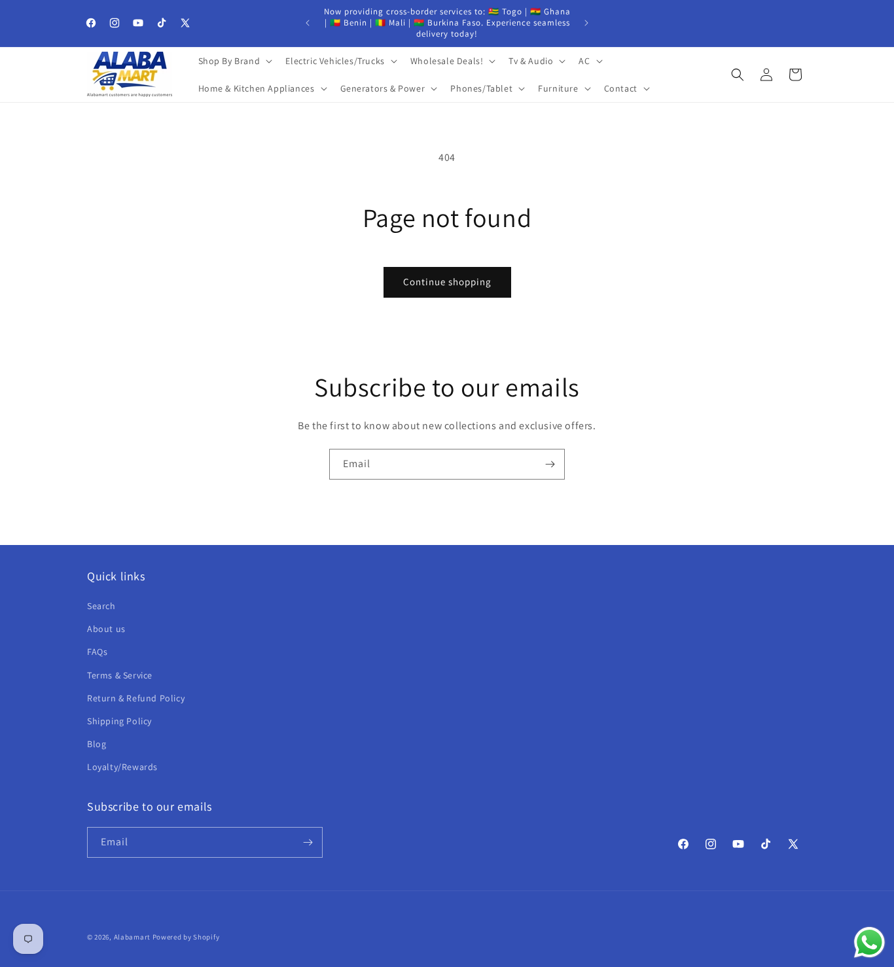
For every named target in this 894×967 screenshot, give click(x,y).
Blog (96, 744)
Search (101, 606)
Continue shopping (447, 281)
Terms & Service (119, 675)
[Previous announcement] (307, 22)
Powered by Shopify (186, 936)
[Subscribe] (549, 464)
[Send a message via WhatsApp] (869, 942)
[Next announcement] (586, 22)
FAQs (97, 652)
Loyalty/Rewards (122, 767)
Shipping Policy (119, 721)
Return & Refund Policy (136, 698)
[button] (234, 61)
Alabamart (132, 936)
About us (106, 629)
